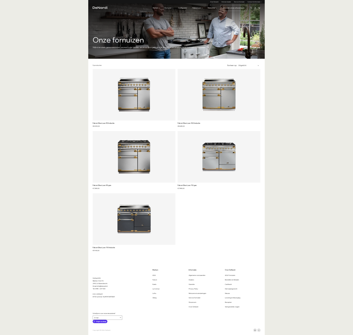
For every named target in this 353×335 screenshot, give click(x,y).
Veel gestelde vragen (232, 307)
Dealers (191, 280)
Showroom (192, 302)
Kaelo (154, 284)
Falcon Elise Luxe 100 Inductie (189, 123)
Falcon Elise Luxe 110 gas (187, 185)
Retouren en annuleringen (197, 293)
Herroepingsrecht (231, 289)
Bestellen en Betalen (232, 280)
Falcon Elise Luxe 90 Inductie (103, 123)
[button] (253, 2)
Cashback (228, 284)
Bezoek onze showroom (233, 8)
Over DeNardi (193, 307)
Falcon (154, 280)
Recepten (228, 302)
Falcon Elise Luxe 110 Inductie (104, 247)
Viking (154, 298)
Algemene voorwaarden (197, 275)
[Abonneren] (120, 317)
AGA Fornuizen (230, 275)
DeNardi (107, 330)
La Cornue (155, 289)
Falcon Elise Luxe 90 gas (102, 185)
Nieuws (227, 293)
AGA (154, 275)
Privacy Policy (193, 289)
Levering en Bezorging (232, 298)
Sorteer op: (232, 65)
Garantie (192, 284)
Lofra (154, 293)
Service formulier (194, 298)
